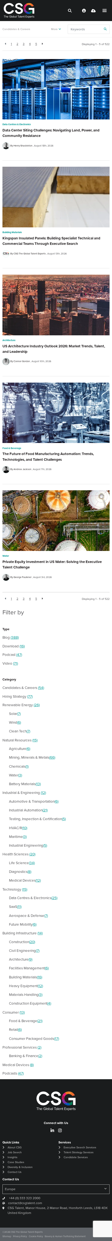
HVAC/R (18, 827)
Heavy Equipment (26, 985)
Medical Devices (25, 880)
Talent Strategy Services (79, 1152)
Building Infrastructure (22, 932)
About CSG (14, 1147)
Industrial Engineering (28, 845)
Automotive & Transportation (33, 801)
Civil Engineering (24, 950)
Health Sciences (18, 853)
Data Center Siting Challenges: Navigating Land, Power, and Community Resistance (50, 132)
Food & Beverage (11, 448)
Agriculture (19, 748)
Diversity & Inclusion (20, 1167)
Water (5, 556)
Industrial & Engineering (24, 792)
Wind (15, 722)
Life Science (22, 862)
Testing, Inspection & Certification (37, 818)
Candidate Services (76, 1157)
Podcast (12, 654)
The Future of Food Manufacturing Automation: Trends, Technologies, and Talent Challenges (48, 456)
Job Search (15, 1152)
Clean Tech (19, 731)
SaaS (15, 906)
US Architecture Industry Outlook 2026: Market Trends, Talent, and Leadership (53, 348)
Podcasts (13, 1073)
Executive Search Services (80, 1147)
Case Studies (16, 1162)
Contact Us (14, 1172)
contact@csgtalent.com (25, 1203)
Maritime (18, 836)
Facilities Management (29, 967)
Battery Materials (25, 783)
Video (10, 663)
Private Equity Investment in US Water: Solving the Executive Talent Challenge (52, 564)
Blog (10, 637)
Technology (14, 889)
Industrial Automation (28, 809)
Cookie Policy (36, 1236)
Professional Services (21, 1047)
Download (13, 646)
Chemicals (19, 766)
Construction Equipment (30, 1003)
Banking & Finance (25, 1055)
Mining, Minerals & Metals (32, 757)
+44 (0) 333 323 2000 (24, 1198)
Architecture (8, 340)
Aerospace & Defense (28, 915)
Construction (22, 941)
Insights (12, 1157)
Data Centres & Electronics (16, 124)
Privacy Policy (20, 1236)
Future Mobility (22, 924)
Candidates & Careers (16, 29)
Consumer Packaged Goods (34, 1038)
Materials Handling (25, 994)
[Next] (42, 44)
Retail (15, 1029)
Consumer (13, 1012)
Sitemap (6, 1236)
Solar (15, 713)
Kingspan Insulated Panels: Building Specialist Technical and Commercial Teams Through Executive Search (51, 240)
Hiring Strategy (17, 696)
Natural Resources (20, 740)
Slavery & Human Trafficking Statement (65, 1236)
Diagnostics (20, 871)
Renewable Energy (21, 704)
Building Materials (12, 232)
